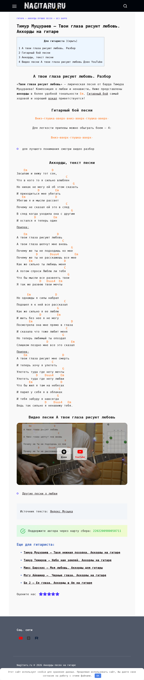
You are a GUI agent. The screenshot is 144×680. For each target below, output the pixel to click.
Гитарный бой (97, 93)
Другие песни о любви (39, 493)
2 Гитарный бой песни (34, 52)
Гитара (20, 18)
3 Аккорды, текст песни (36, 57)
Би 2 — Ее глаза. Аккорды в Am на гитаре (58, 582)
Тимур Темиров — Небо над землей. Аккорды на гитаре (68, 560)
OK (97, 675)
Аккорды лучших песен (40, 18)
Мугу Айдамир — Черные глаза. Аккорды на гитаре (65, 575)
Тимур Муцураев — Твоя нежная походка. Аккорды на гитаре (72, 552)
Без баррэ (61, 18)
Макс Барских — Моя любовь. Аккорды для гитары (63, 567)
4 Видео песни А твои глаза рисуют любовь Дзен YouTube (60, 61)
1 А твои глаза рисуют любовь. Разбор (47, 48)
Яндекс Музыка (61, 511)
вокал (52, 98)
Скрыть (71, 41)
